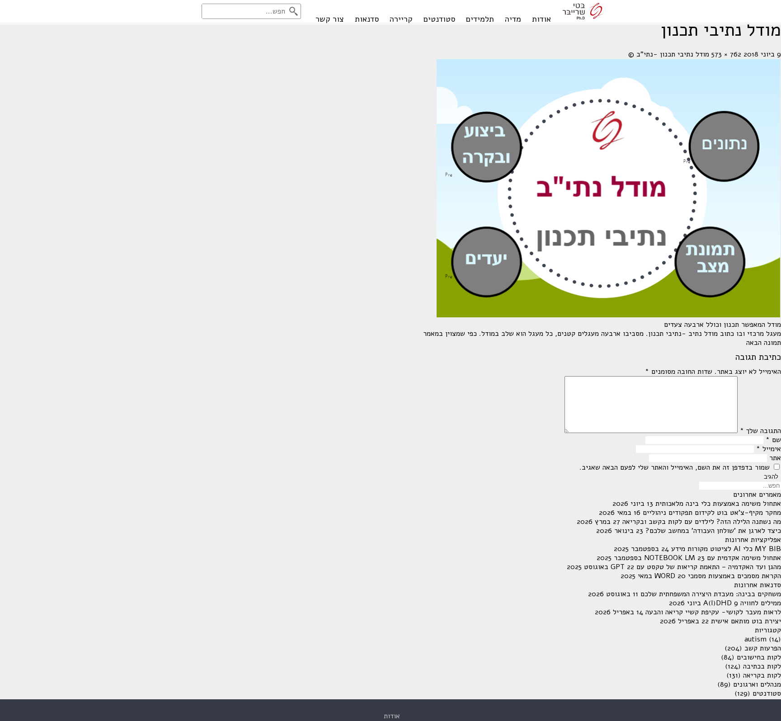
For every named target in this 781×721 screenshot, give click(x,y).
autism (755, 639)
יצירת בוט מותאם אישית (746, 621)
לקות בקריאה (762, 675)
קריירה (401, 19)
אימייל (768, 449)
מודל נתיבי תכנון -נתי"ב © (668, 54)
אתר (775, 458)
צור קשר (329, 19)
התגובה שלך (760, 431)
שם (773, 440)
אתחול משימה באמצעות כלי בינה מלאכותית (718, 504)
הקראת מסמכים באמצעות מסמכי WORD (717, 576)
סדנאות (367, 19)
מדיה (513, 19)
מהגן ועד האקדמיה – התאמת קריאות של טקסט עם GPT (696, 567)
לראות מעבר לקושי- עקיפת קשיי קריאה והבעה (713, 612)
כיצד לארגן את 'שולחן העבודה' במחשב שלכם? (713, 531)
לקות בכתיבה (762, 666)
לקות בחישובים (759, 657)
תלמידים (480, 19)
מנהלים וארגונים (757, 684)
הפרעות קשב (762, 648)
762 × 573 (726, 54)
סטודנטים (439, 19)
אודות (541, 19)
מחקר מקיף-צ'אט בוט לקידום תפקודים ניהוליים (712, 513)
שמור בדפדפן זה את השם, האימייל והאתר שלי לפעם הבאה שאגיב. (674, 467)
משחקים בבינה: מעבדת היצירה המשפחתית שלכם (710, 594)
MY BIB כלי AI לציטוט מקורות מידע (726, 549)
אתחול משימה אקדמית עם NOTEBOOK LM (712, 558)
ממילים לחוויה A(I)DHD (742, 603)
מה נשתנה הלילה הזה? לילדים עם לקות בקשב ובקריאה (701, 522)
